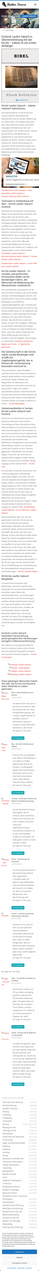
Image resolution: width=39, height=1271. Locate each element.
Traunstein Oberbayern (19, 1161)
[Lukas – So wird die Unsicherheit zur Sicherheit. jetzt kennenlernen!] (6, 981)
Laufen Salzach (16, 697)
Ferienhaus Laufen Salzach (13, 253)
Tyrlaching (19, 1168)
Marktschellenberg (19, 1214)
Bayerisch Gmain (19, 1193)
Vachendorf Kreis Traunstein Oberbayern (19, 1197)
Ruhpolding (19, 1224)
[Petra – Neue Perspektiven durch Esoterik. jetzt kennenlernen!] (6, 695)
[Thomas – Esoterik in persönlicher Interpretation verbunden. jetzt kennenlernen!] (6, 917)
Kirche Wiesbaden (17, 403)
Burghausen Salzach (19, 1186)
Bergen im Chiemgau (19, 1221)
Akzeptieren (19, 1252)
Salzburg (19, 1146)
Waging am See (19, 1127)
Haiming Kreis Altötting (19, 1227)
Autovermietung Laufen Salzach (15, 196)
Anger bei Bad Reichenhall (19, 1143)
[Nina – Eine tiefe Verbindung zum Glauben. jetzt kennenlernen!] (6, 747)
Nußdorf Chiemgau (19, 1190)
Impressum (29, 1268)
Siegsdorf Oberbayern (19, 1180)
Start (3, 30)
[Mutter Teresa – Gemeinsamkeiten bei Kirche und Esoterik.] (14, 4)
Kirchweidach (19, 1202)
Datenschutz (21, 1268)
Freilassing (19, 1118)
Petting (19, 1111)
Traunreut (19, 1183)
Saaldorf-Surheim (19, 1108)
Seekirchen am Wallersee (19, 1136)
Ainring (16, 1124)
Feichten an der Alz (19, 1218)
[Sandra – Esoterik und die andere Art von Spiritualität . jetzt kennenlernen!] (6, 1036)
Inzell (19, 1177)
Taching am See (19, 1130)
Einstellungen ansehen (19, 1263)
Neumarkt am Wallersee (19, 1158)
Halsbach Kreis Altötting (19, 1205)
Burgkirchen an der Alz (19, 1211)
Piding (19, 1155)
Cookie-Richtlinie (11, 1268)
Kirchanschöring (19, 1105)
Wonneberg (19, 1133)
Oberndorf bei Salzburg (19, 1102)
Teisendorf (19, 1121)
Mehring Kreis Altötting (19, 1208)
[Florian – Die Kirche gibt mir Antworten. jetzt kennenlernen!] (6, 862)
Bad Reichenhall (19, 1174)
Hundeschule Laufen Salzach (14, 190)
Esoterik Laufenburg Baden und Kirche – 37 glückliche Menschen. (17, 344)
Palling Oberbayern (19, 1165)
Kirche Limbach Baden (28, 571)
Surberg (19, 1152)
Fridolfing (19, 1115)
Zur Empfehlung (18, 738)
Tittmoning (19, 1140)
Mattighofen (19, 1171)
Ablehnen (19, 1257)
